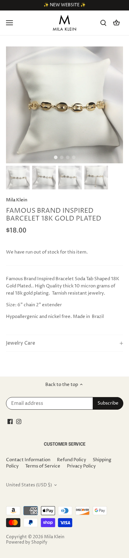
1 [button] (55, 157)
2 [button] (61, 157)
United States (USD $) (29, 485)
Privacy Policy (81, 466)
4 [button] (73, 157)
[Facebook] (10, 421)
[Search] (103, 23)
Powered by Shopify (26, 542)
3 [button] (67, 157)
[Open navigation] (9, 22)
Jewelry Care (20, 343)
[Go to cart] (116, 23)
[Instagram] (18, 421)
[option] (64, 104)
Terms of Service (42, 466)
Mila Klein (16, 200)
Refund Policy (71, 460)
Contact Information (28, 460)
